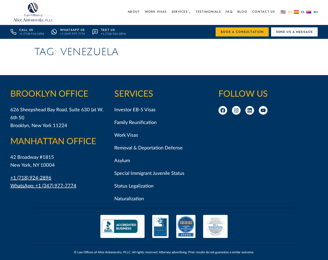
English (286, 12)
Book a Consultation (242, 32)
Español (299, 12)
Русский (312, 12)
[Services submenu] (190, 12)
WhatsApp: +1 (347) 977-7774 (43, 185)
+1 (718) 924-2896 (30, 178)
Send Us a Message (294, 32)
